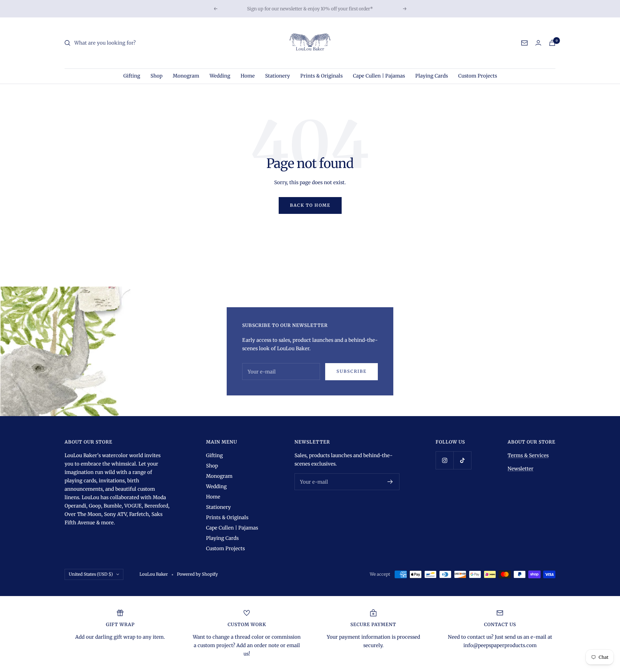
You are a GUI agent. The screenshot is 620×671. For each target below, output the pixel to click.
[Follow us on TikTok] (462, 460)
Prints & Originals (321, 76)
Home (248, 76)
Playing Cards (431, 76)
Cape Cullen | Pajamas (379, 76)
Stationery (277, 76)
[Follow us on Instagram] (444, 460)
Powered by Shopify (197, 574)
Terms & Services (528, 455)
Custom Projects (477, 76)
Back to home (310, 205)
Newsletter (520, 469)
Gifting (131, 76)
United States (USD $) (91, 574)
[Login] (538, 43)
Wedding (220, 76)
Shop (156, 76)
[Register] (390, 481)
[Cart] (552, 43)
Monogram (186, 76)
